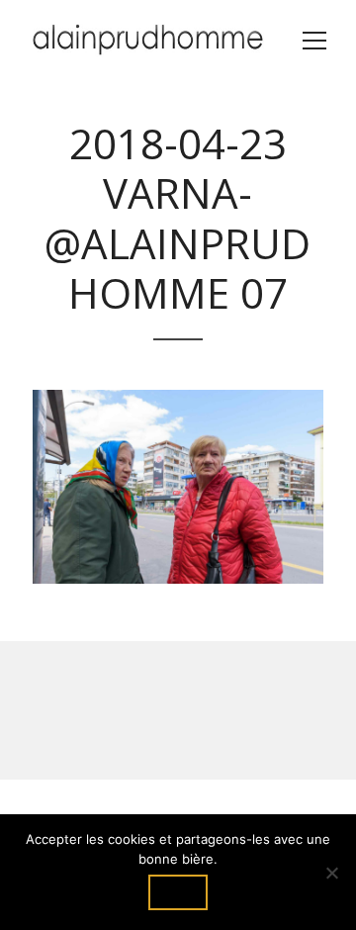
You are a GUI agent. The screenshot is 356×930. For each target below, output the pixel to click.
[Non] (331, 873)
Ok (178, 891)
